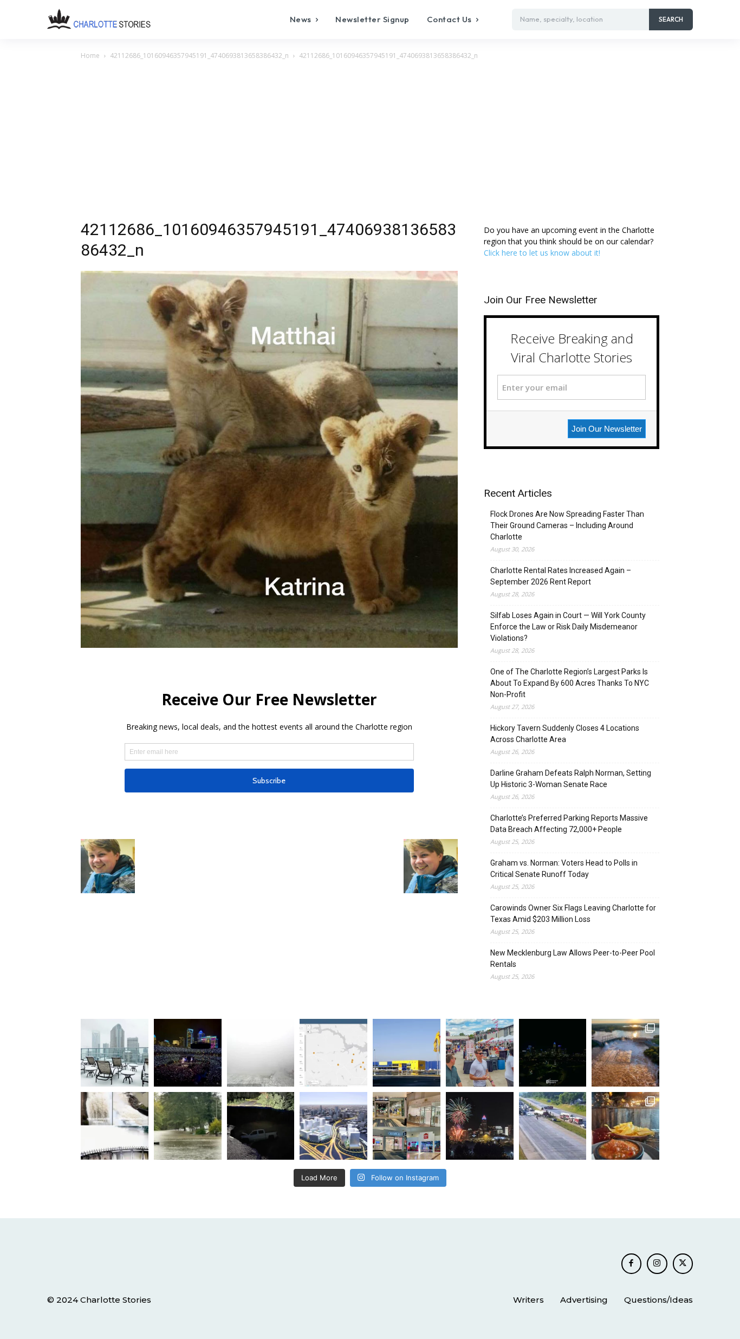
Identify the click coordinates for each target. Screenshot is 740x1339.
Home (90, 55)
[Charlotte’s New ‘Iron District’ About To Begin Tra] (333, 1126)
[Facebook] (631, 1263)
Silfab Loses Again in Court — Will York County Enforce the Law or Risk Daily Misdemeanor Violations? (568, 626)
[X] (683, 1263)
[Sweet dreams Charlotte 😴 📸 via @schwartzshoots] (553, 1053)
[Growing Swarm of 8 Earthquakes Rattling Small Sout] (333, 1053)
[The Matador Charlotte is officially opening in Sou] (625, 1126)
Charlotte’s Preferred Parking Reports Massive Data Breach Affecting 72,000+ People (569, 824)
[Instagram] (657, 1263)
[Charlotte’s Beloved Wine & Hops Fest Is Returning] (480, 1053)
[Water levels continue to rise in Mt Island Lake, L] (625, 1053)
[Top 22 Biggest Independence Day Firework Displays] (480, 1126)
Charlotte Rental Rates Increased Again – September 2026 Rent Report (560, 576)
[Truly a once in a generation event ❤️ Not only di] (188, 1053)
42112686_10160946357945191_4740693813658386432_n (199, 55)
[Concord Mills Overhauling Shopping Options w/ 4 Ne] (406, 1126)
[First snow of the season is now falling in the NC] (261, 1053)
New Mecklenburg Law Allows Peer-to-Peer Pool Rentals (572, 958)
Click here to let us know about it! (542, 253)
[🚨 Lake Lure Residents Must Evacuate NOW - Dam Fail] (114, 1126)
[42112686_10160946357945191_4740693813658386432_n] (269, 644)
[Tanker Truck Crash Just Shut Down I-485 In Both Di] (553, 1126)
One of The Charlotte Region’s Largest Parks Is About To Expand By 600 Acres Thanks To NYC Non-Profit (569, 683)
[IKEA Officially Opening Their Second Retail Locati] (406, 1053)
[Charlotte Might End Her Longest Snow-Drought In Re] (114, 1053)
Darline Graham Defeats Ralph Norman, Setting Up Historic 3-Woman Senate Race (570, 779)
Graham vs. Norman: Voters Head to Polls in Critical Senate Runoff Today (564, 869)
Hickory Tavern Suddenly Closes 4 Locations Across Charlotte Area (564, 734)
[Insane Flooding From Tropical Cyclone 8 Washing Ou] (261, 1126)
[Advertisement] (370, 143)
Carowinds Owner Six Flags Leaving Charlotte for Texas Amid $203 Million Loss (573, 913)
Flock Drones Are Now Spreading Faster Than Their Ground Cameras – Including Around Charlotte (567, 525)
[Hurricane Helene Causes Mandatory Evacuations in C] (188, 1126)
